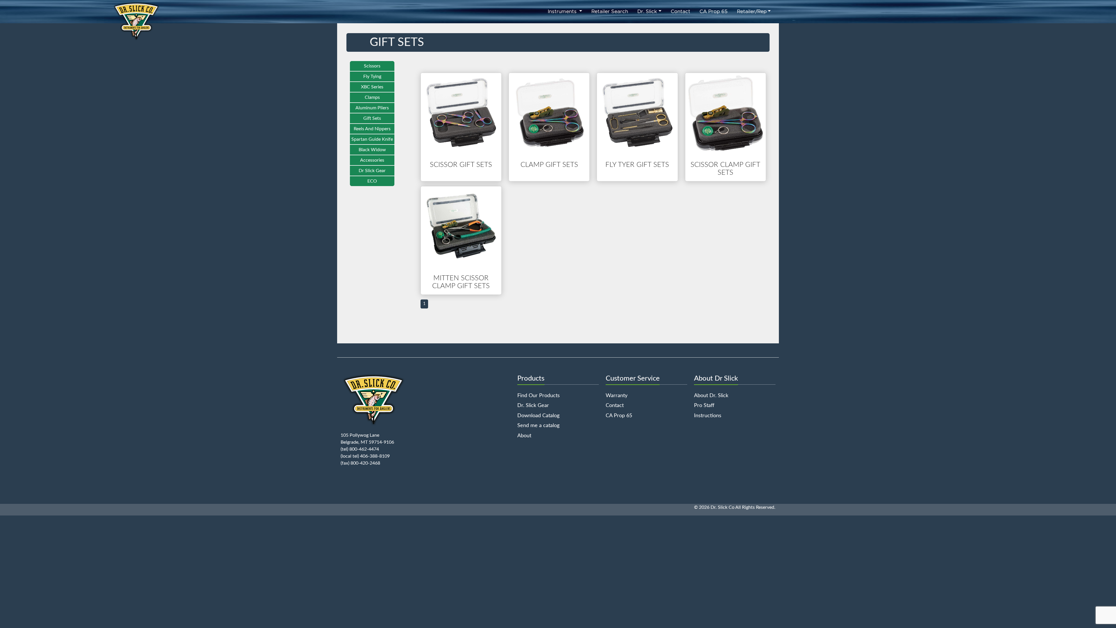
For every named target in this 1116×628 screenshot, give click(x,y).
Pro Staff (704, 405)
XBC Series (372, 87)
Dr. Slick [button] (647, 11)
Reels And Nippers (372, 128)
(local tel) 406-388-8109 (365, 456)
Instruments (563, 11)
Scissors (372, 66)
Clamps (372, 97)
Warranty (616, 395)
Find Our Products (538, 395)
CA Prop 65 (714, 11)
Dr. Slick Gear (533, 405)
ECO (372, 181)
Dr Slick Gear (372, 170)
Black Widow (372, 149)
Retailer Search (609, 11)
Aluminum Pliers (372, 108)
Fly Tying (372, 76)
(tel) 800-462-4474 (360, 449)
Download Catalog (538, 415)
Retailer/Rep (752, 11)
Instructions (707, 415)
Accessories (372, 160)
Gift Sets (372, 118)
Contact (680, 11)
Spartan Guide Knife (372, 139)
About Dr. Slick (711, 395)
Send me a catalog (538, 425)
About (524, 435)
